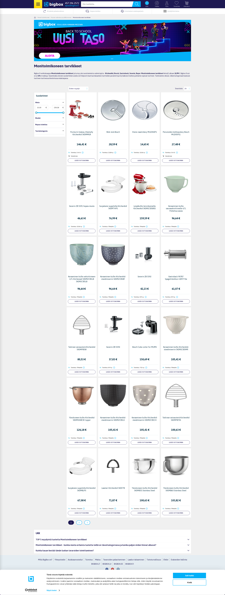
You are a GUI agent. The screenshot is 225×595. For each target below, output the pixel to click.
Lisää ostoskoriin (82, 160)
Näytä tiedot (52, 590)
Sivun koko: (179, 88)
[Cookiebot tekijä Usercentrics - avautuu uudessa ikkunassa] (31, 590)
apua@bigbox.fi (72, 5)
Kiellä (189, 582)
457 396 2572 (72, 3)
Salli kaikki (189, 576)
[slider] (36, 113)
